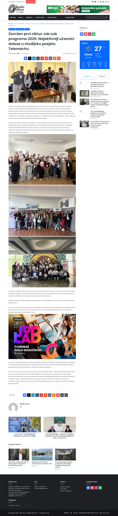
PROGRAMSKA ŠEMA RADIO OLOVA (88, 513)
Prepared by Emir (44, 513)
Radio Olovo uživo (104, 513)
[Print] (66, 395)
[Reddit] (46, 58)
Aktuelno (21, 23)
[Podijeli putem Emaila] (62, 395)
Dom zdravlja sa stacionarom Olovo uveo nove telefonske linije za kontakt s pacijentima (100, 124)
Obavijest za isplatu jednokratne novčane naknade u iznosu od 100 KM (99, 93)
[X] (29, 58)
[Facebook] (25, 58)
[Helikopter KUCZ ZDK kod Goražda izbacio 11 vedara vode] (42, 454)
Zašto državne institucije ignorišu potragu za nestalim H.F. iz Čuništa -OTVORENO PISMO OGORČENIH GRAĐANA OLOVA (100, 103)
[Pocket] (58, 58)
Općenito (29, 17)
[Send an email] (18, 53)
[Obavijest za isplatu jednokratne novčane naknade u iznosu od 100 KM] (84, 93)
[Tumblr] (38, 58)
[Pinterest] (42, 58)
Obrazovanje (19, 29)
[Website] (21, 407)
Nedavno (102, 76)
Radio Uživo (70, 17)
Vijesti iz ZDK (39, 17)
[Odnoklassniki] (54, 58)
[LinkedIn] (34, 58)
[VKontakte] (50, 58)
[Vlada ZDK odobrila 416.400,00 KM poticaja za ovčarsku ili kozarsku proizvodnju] (18, 454)
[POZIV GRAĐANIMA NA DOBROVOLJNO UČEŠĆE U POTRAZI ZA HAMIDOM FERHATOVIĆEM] (84, 113)
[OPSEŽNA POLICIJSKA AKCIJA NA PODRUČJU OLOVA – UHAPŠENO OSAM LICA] (84, 85)
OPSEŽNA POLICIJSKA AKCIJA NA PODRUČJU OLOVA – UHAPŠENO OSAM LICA (99, 84)
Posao (27, 29)
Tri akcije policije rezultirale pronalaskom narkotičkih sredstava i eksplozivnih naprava (59, 1)
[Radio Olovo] (16, 9)
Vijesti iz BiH (52, 17)
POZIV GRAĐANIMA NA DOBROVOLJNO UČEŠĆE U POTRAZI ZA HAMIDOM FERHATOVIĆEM (98, 114)
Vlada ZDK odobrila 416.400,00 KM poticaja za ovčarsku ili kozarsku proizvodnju (18, 463)
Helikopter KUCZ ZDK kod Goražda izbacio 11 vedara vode (42, 463)
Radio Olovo (15, 53)
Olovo (20, 17)
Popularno (87, 76)
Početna (13, 17)
